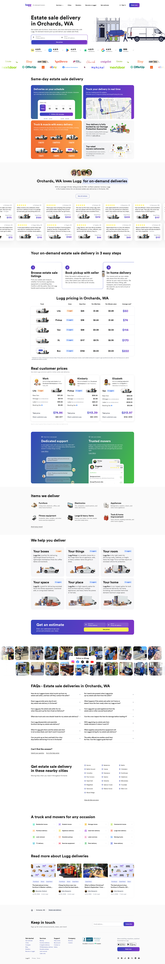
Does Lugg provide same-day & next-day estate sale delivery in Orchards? (44, 702)
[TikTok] (82, 662)
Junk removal (43, 951)
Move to (66, 36)
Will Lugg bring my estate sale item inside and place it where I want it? (96, 723)
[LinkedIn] (135, 958)
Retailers (78, 5)
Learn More (44, 451)
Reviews (70, 940)
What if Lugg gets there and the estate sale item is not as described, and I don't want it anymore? (48, 731)
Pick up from (38, 36)
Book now (134, 5)
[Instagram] (73, 662)
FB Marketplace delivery (46, 947)
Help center (57, 940)
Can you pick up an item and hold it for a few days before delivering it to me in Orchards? (46, 738)
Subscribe (129, 924)
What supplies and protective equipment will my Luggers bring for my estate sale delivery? (100, 731)
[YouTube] (92, 662)
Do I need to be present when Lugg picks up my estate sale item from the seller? (98, 694)
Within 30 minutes (57, 114)
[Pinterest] (128, 958)
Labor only (42, 953)
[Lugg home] (28, 5)
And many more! (37, 527)
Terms (38, 958)
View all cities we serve (91, 800)
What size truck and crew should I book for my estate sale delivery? (54, 716)
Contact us (57, 945)
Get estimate (105, 5)
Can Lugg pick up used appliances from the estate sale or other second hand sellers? (99, 710)
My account (57, 943)
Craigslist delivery (45, 945)
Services (59, 5)
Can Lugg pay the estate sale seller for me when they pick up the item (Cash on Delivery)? (47, 710)
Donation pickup (44, 949)
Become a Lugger (30, 951)
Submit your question (37, 753)
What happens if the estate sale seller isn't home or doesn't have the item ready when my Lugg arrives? (102, 702)
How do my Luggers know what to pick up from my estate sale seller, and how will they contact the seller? (50, 694)
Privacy (34, 958)
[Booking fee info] (42, 405)
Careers (70, 943)
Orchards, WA (40, 910)
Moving (42, 940)
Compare (28, 945)
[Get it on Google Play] (131, 944)
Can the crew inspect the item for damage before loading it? (105, 716)
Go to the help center (52, 753)
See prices (59, 42)
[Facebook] (77, 662)
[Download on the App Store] (121, 944)
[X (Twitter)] (87, 662)
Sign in (124, 5)
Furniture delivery (44, 943)
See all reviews (82, 196)
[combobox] (45, 37)
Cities (69, 5)
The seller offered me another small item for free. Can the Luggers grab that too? (98, 738)
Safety (55, 947)
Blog (26, 947)
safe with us (96, 136)
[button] (19, 212)
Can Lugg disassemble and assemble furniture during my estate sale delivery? (45, 723)
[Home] (32, 910)
